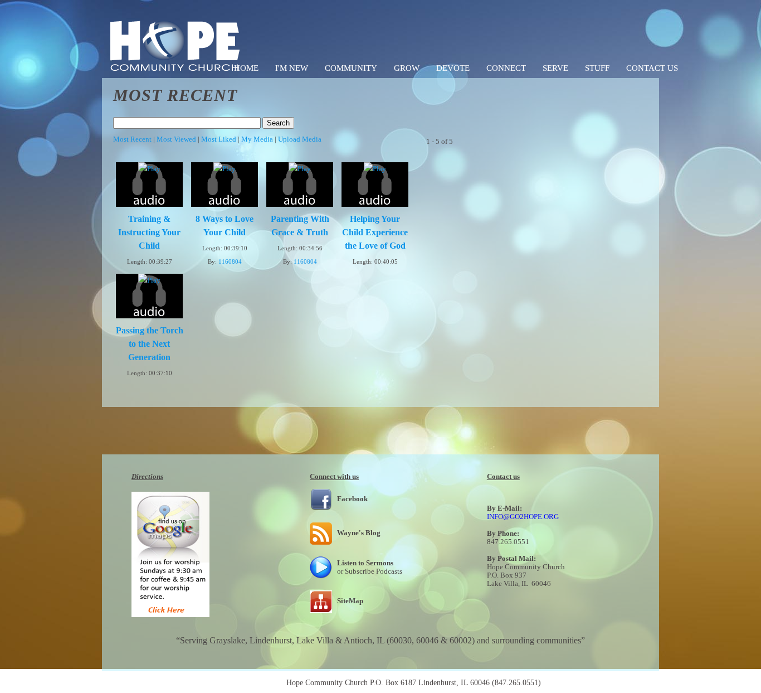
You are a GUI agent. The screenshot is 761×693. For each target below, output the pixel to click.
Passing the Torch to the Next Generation (149, 344)
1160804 (230, 262)
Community (351, 68)
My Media (257, 139)
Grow (406, 68)
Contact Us (652, 68)
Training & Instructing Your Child (149, 232)
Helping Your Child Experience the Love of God (375, 232)
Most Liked (218, 139)
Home (246, 68)
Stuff (597, 68)
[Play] (149, 168)
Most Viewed (176, 139)
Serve (555, 68)
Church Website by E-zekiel (587, 683)
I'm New (291, 68)
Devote (453, 68)
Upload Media (299, 139)
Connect (506, 68)
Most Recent (132, 139)
